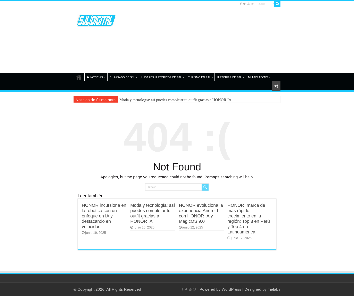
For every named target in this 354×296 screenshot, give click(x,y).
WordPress (231, 289)
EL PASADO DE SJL (122, 77)
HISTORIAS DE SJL (229, 77)
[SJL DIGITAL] (96, 19)
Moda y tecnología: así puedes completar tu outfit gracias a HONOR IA (175, 100)
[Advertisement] (202, 40)
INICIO (79, 77)
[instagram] (252, 3)
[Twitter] (244, 3)
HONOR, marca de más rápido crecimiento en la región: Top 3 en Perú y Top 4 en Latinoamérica (248, 218)
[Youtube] (248, 3)
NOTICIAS (96, 77)
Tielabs (274, 289)
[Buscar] (277, 4)
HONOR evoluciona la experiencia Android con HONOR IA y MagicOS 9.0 (201, 213)
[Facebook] (240, 3)
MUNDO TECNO (258, 77)
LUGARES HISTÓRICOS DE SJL (161, 77)
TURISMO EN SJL (199, 77)
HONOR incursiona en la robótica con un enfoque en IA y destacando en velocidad (104, 216)
